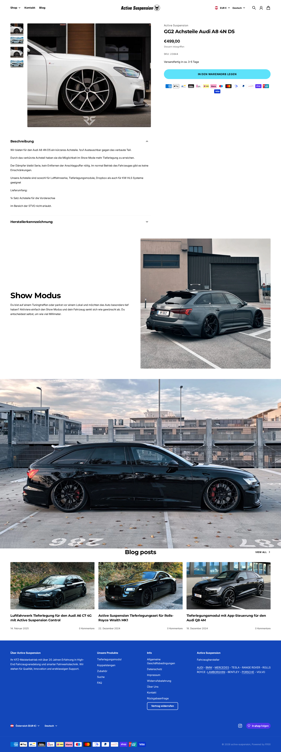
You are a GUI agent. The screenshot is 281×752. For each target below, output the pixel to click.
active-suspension (240, 744)
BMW (209, 667)
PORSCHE (248, 672)
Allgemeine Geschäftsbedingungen (161, 661)
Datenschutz (154, 669)
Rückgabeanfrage (158, 698)
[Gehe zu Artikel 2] (16, 40)
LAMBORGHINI (216, 672)
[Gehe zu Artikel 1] (16, 28)
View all (261, 552)
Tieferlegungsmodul (109, 659)
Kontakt (151, 692)
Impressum (153, 675)
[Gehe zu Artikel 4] (16, 64)
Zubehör (102, 671)
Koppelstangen (106, 665)
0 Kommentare (86, 628)
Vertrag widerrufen (162, 705)
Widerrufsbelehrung (159, 680)
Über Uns (152, 686)
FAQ (99, 682)
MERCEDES (222, 667)
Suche (101, 677)
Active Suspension (176, 25)
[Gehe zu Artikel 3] (16, 52)
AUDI (200, 667)
